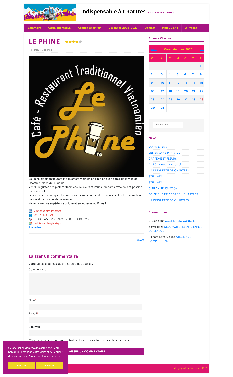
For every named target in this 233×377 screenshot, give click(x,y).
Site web (34, 326)
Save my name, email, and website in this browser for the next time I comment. (82, 340)
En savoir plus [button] (51, 356)
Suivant (139, 240)
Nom (32, 300)
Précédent (35, 227)
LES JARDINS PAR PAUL (164, 152)
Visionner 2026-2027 (123, 27)
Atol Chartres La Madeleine (166, 164)
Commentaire (37, 269)
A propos (191, 27)
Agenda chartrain (89, 27)
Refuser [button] (21, 365)
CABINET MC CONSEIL (180, 220)
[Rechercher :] (168, 125)
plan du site (170, 27)
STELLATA (155, 176)
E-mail (33, 313)
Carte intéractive (59, 27)
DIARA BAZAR (158, 146)
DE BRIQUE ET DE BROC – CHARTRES (173, 194)
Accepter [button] (49, 365)
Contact (150, 27)
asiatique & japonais (41, 49)
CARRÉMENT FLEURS (163, 158)
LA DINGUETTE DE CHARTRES (169, 170)
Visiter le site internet (46, 211)
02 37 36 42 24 (43, 215)
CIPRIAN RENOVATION (163, 188)
